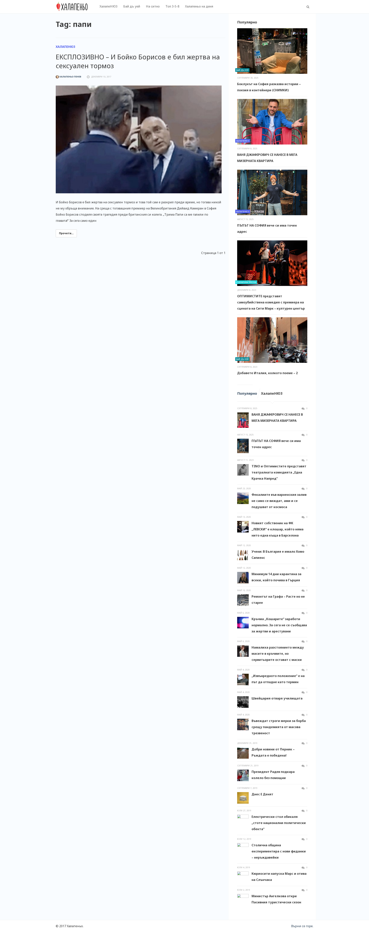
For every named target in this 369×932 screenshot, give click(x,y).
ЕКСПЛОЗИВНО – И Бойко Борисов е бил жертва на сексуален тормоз (138, 61)
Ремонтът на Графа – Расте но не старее (278, 599)
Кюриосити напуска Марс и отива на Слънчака (279, 876)
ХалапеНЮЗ (108, 6)
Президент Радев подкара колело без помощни (273, 775)
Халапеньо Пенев (70, 76)
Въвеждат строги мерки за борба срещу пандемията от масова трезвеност (279, 727)
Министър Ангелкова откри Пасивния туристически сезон (276, 899)
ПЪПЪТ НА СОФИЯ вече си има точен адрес (267, 228)
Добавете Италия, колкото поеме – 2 (267, 373)
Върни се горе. (302, 926)
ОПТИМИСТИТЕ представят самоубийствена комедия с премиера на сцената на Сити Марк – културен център (271, 302)
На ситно (153, 6)
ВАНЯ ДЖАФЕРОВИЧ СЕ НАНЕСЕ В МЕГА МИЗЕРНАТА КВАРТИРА (267, 158)
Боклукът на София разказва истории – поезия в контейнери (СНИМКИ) (269, 87)
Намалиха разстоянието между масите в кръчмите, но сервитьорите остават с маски (278, 653)
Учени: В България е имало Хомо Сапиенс (278, 554)
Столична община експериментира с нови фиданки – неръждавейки (279, 851)
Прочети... (66, 233)
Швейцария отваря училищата (277, 698)
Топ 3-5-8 (172, 6)
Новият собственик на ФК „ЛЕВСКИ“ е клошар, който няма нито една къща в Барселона (277, 529)
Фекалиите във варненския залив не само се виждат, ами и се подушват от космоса (279, 501)
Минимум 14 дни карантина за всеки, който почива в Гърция (276, 577)
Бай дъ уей (131, 6)
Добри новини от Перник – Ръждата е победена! (273, 752)
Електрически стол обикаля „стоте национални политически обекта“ (279, 823)
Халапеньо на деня (199, 6)
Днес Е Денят (262, 794)
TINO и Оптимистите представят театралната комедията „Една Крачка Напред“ (279, 472)
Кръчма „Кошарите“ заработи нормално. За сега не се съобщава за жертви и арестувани (279, 625)
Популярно (247, 393)
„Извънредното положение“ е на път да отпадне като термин (278, 679)
